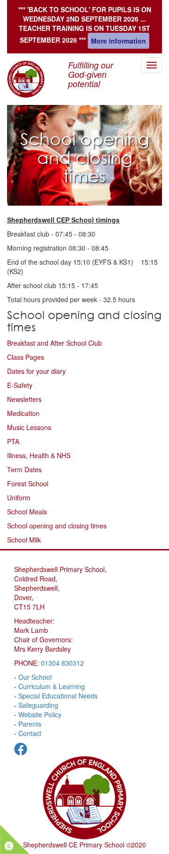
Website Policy (39, 714)
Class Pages (25, 357)
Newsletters (24, 399)
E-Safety (19, 385)
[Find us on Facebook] (20, 751)
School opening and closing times (57, 525)
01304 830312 (62, 663)
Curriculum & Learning (51, 686)
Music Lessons (29, 427)
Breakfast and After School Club (54, 343)
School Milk (24, 539)
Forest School (27, 483)
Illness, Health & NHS (38, 455)
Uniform (19, 497)
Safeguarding (38, 705)
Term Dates (24, 469)
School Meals (27, 511)
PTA (13, 441)
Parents (29, 723)
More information (118, 40)
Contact (29, 733)
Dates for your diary (36, 371)
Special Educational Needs (58, 695)
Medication (23, 413)
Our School (35, 677)
